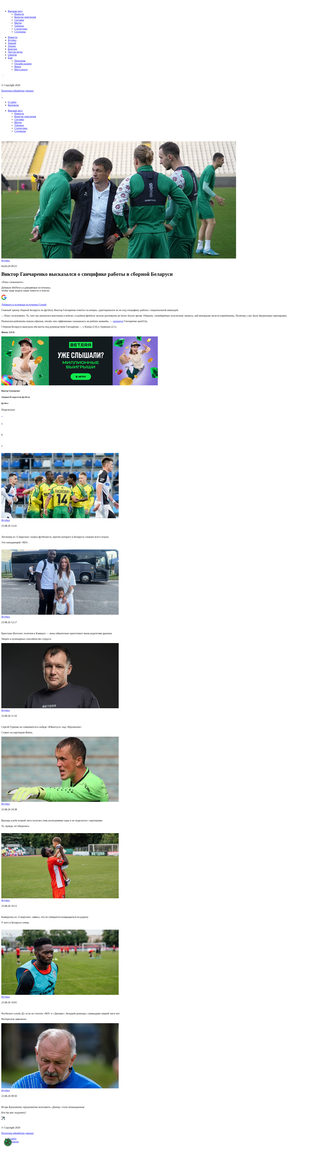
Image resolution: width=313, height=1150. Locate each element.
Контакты (13, 105)
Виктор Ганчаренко (10, 391)
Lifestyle (12, 54)
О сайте (12, 102)
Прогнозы (20, 60)
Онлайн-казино (23, 63)
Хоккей (12, 43)
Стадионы (20, 31)
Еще (10, 57)
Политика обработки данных (17, 90)
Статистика (20, 28)
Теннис (12, 46)
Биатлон (12, 49)
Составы (19, 20)
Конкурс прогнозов (25, 17)
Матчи (18, 23)
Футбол (12, 40)
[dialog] (8, 1142)
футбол (4, 403)
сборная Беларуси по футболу (15, 397)
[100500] (79, 384)
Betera (17, 66)
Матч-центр (21, 69)
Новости (19, 14)
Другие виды (15, 52)
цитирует (118, 321)
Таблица (19, 25)
